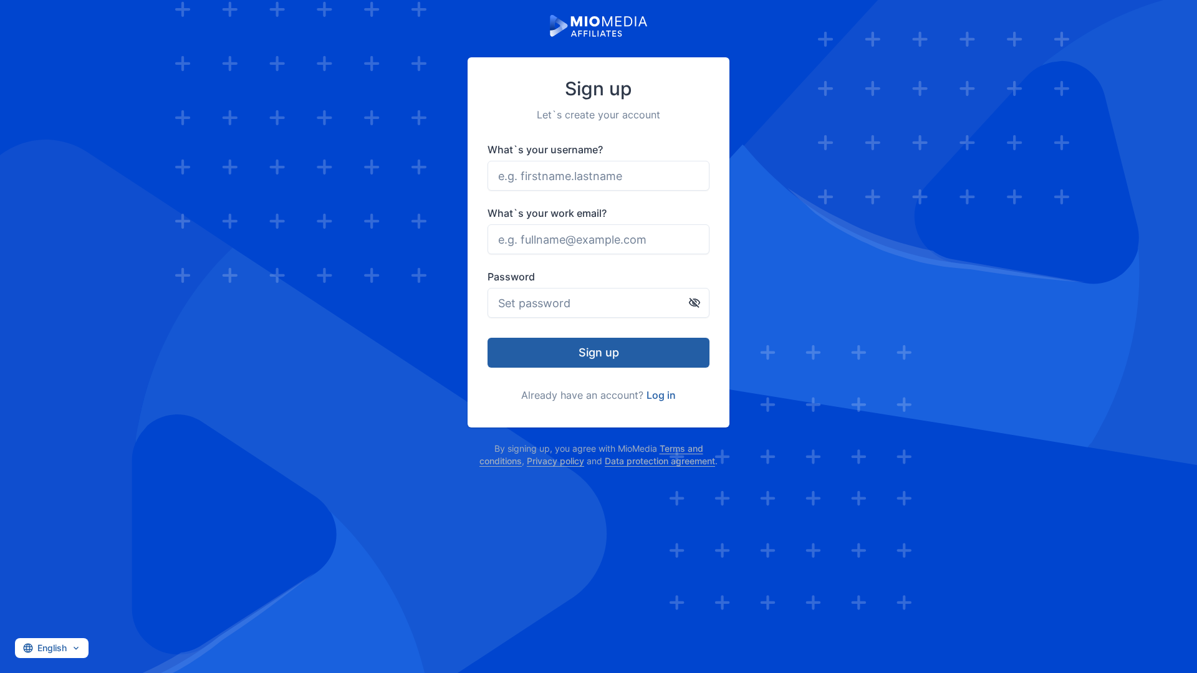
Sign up (599, 352)
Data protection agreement (660, 461)
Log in (661, 395)
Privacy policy (555, 461)
